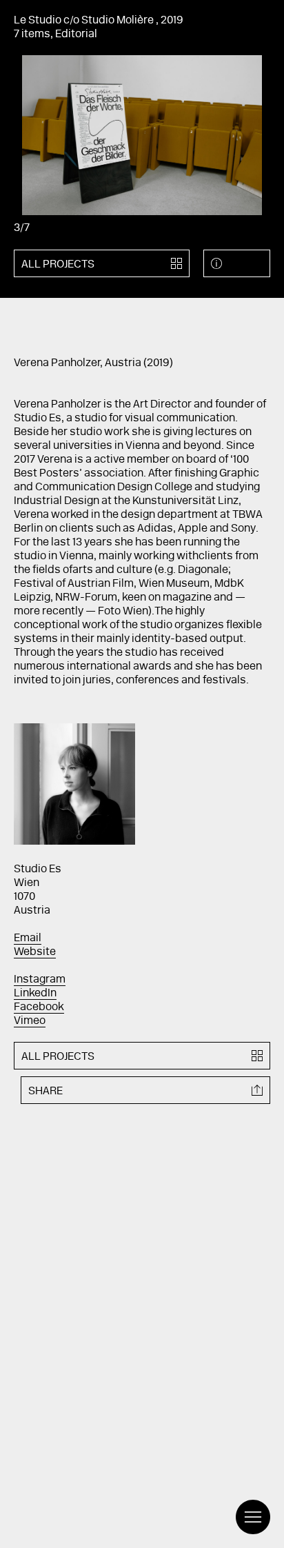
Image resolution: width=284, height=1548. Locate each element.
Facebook (39, 1007)
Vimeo (29, 1021)
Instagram (39, 979)
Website (35, 952)
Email (27, 938)
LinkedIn (35, 993)
